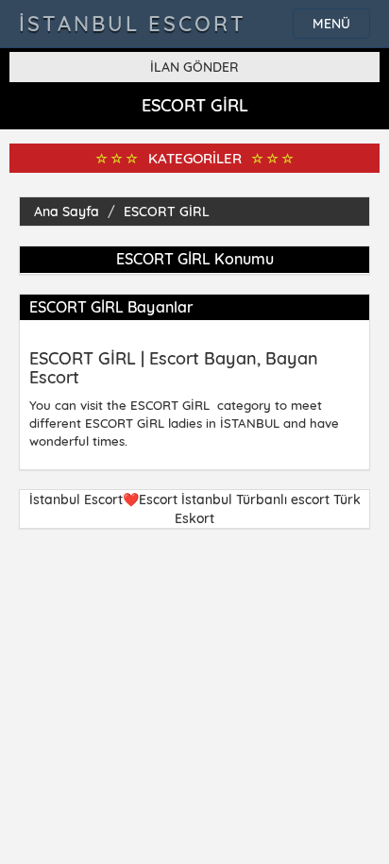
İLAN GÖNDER (194, 67)
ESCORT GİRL (167, 211)
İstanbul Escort (132, 23)
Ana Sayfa (66, 211)
